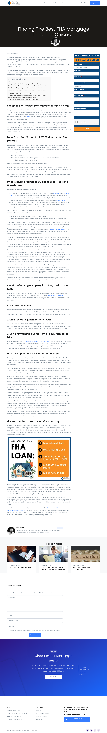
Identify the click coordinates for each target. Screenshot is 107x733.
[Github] (98, 730)
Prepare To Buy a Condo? (14, 719)
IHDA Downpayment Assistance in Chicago (22, 97)
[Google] (91, 730)
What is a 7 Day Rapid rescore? (20, 567)
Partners (74, 3)
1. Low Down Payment (17, 92)
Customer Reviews (41, 716)
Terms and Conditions (42, 713)
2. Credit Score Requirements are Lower (23, 94)
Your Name (77, 70)
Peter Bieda (53, 43)
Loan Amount (79, 95)
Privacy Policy (40, 719)
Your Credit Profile (80, 83)
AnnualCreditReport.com (57, 229)
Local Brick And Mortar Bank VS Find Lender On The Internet (27, 86)
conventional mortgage (55, 295)
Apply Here (95, 3)
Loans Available (54, 3)
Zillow (28, 117)
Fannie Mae (57, 193)
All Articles (83, 3)
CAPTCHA (77, 117)
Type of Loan (78, 64)
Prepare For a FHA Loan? (14, 710)
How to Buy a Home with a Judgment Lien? (82, 568)
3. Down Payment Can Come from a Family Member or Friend (28, 95)
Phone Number (79, 89)
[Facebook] (87, 730)
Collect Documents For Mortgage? (17, 713)
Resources (65, 3)
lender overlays (61, 200)
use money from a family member (37, 341)
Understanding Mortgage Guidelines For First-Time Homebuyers (29, 88)
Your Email (78, 77)
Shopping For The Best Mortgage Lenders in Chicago (25, 84)
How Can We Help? (80, 108)
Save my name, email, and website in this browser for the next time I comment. (35, 631)
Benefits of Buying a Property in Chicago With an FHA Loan (27, 90)
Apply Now (75, 720)
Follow (59, 528)
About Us (38, 710)
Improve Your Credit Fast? (14, 716)
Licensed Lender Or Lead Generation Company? (25, 99)
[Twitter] (95, 730)
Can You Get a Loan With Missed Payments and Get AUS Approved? (53, 568)
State (76, 102)
